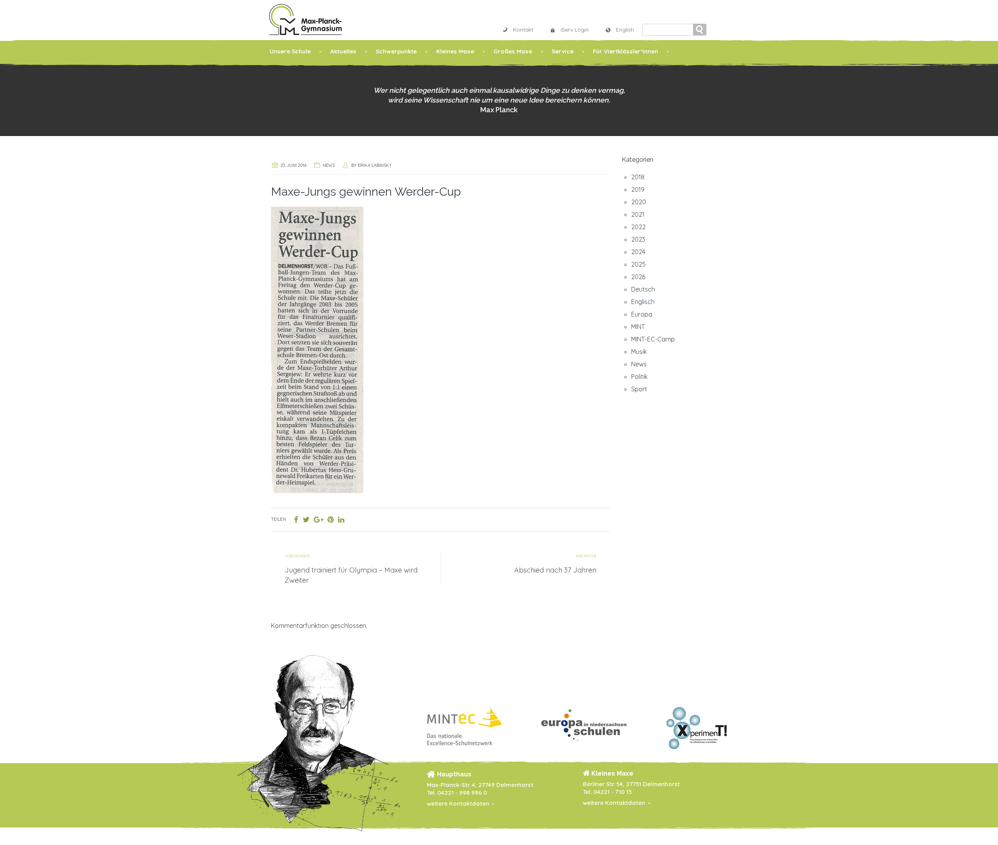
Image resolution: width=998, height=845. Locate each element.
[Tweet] (306, 519)
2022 (638, 227)
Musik (639, 351)
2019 (637, 189)
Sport (639, 389)
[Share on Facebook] (296, 519)
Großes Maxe (513, 51)
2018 (637, 177)
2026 (638, 277)
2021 (637, 214)
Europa (641, 314)
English (625, 29)
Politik (639, 376)
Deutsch (643, 289)
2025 (638, 264)
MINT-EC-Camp (653, 339)
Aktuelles (343, 51)
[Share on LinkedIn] (341, 519)
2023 (638, 239)
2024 (638, 252)
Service (562, 51)
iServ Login (575, 29)
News (329, 165)
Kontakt (523, 29)
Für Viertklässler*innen (625, 51)
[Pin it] (330, 519)
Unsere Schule (290, 51)
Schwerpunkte (396, 51)
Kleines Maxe (455, 51)
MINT (638, 327)
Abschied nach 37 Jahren (555, 570)
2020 (638, 202)
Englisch (643, 302)
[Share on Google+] (318, 519)
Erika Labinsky (375, 165)
